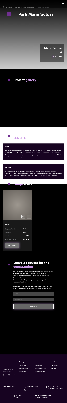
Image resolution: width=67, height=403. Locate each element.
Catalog (21, 362)
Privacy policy (54, 365)
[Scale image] (17, 92)
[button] (12, 245)
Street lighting (38, 365)
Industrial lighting (23, 368)
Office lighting (22, 371)
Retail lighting (22, 365)
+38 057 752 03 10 (32, 387)
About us (54, 362)
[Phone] (25, 387)
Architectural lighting (40, 368)
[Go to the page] (5, 4)
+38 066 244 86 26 (32, 390)
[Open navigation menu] (62, 4)
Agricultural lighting (40, 371)
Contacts (53, 368)
